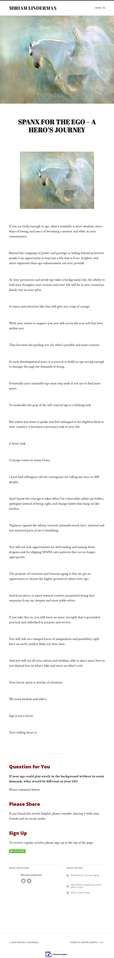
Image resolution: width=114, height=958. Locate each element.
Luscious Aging (91, 875)
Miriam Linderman (33, 8)
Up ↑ (102, 942)
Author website (29, 881)
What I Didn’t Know (80, 892)
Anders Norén (89, 942)
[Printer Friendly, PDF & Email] (17, 851)
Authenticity (77, 875)
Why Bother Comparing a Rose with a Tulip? (86, 886)
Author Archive (23, 881)
